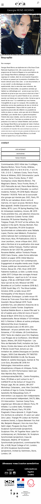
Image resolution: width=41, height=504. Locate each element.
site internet (20, 149)
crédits (31, 474)
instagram (20, 154)
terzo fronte (20, 158)
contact (10, 470)
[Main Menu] (2, 5)
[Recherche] (38, 3)
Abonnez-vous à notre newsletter (20, 463)
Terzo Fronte (16, 136)
